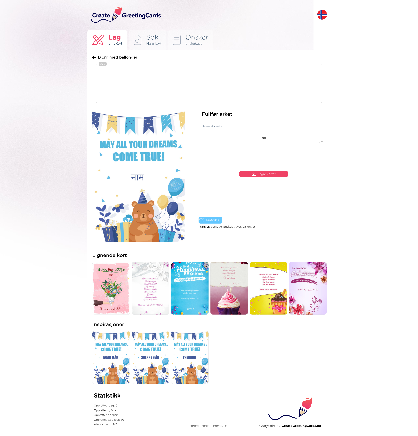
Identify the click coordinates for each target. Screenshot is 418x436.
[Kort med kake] (230, 288)
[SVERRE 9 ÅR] (151, 357)
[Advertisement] (209, 83)
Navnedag (212, 220)
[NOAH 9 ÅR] (112, 357)
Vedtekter (194, 426)
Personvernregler (220, 426)
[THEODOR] (190, 357)
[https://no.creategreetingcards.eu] (201, 15)
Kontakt (205, 426)
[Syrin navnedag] (308, 288)
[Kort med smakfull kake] (269, 288)
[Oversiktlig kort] (151, 288)
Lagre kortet (267, 174)
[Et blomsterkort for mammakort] (112, 288)
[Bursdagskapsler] (190, 288)
